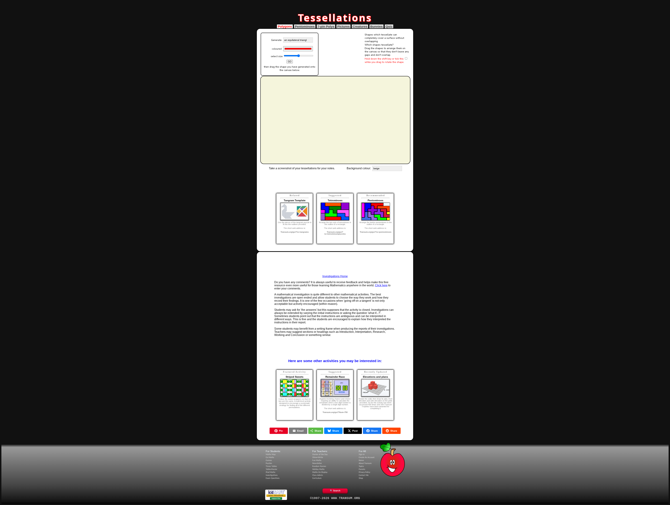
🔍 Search (335, 490)
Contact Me (363, 475)
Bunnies (376, 26)
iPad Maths (270, 472)
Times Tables (271, 466)
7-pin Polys (326, 26)
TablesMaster (271, 469)
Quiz (389, 26)
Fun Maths (316, 460)
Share (318, 430)
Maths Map (271, 454)
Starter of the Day (319, 454)
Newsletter (317, 463)
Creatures (360, 26)
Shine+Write (317, 457)
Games (269, 460)
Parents (362, 469)
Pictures (343, 26)
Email (300, 430)
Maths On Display (319, 472)
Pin (281, 430)
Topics (361, 466)
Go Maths (270, 457)
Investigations (272, 475)
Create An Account (366, 457)
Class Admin (317, 475)
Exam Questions (273, 478)
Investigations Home (335, 276)
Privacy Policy (364, 472)
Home (361, 460)
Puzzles (269, 463)
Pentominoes (305, 26)
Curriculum (317, 478)
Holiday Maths (318, 469)
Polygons (285, 26)
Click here (381, 285)
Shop (361, 478)
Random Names (319, 466)
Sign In (361, 454)
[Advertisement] (335, 5)
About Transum (365, 463)
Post (355, 430)
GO (289, 61)
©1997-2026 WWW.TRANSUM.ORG (335, 498)
